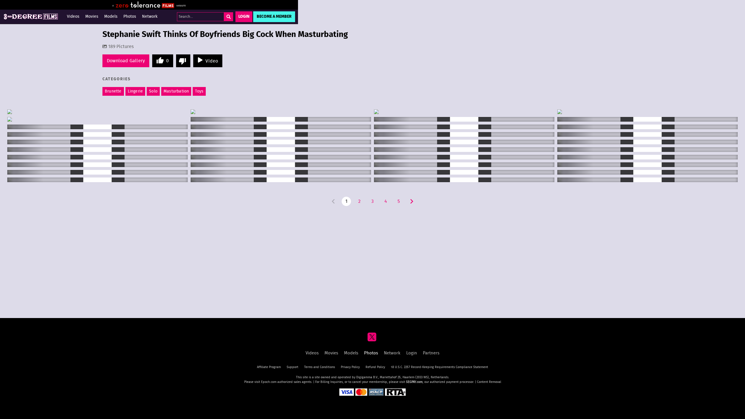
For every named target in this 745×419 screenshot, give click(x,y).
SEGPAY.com (414, 382)
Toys (199, 91)
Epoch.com (268, 382)
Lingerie (135, 91)
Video (211, 61)
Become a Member (274, 17)
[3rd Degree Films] (30, 17)
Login (243, 17)
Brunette (113, 91)
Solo (153, 91)
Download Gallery (126, 60)
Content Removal (489, 382)
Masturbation (176, 91)
